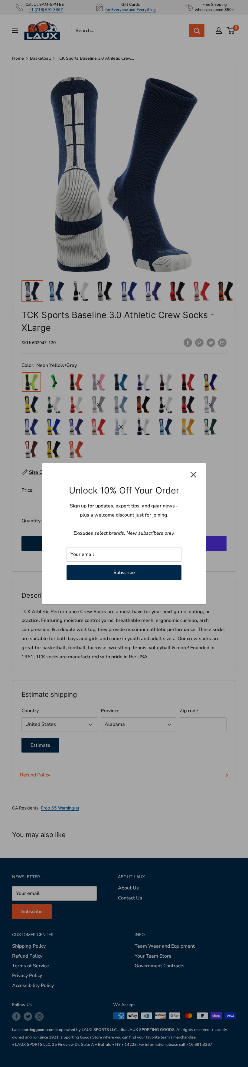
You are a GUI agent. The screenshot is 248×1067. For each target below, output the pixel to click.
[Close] (194, 474)
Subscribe (124, 572)
